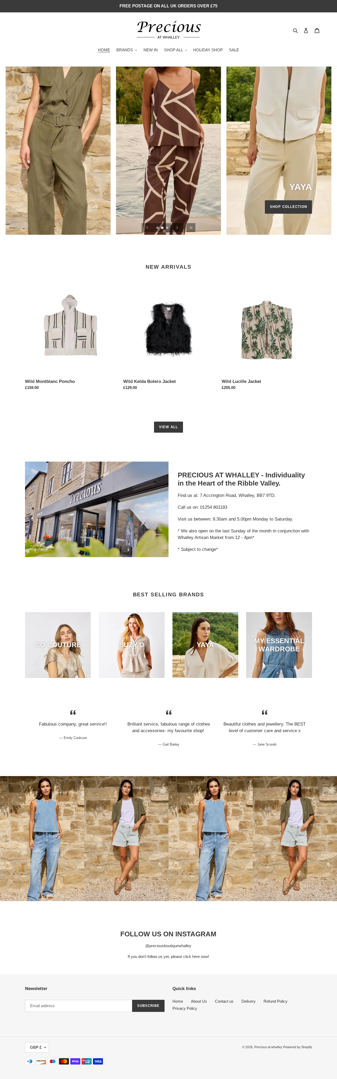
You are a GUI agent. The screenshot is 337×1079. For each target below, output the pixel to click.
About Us (199, 1001)
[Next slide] (177, 227)
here (196, 956)
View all (168, 427)
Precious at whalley (268, 1047)
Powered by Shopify (297, 1047)
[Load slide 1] (158, 228)
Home (177, 1001)
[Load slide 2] (162, 228)
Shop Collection (288, 207)
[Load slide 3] (167, 228)
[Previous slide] (147, 227)
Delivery (248, 1001)
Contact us (224, 1001)
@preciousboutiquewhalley (168, 945)
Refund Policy (276, 1001)
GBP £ (36, 1047)
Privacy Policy (184, 1008)
